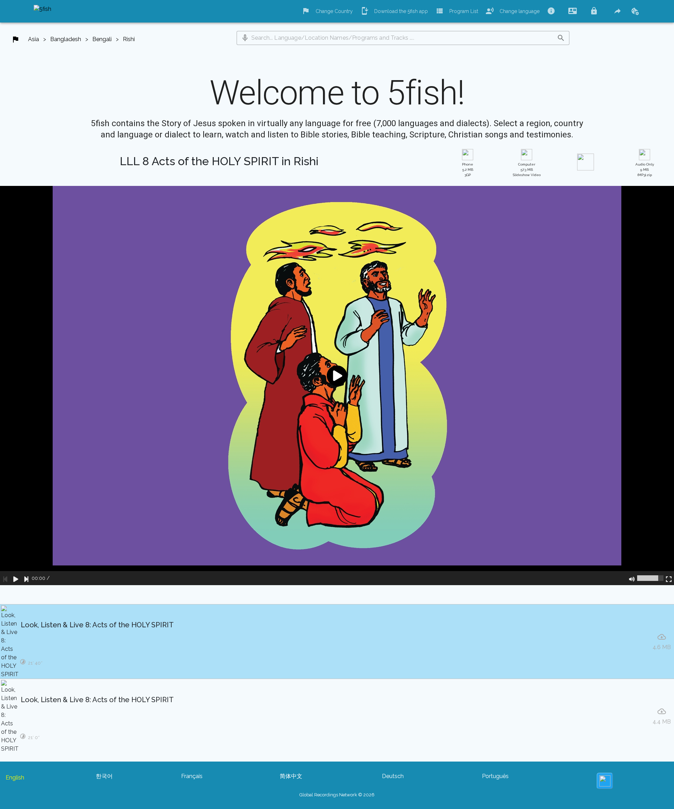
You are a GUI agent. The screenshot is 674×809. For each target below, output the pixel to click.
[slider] (650, 578)
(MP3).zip (644, 169)
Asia (33, 39)
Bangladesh (65, 39)
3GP (467, 169)
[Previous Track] (5, 578)
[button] (245, 38)
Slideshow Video (527, 169)
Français (192, 776)
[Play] (16, 578)
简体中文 (291, 776)
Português (495, 776)
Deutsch (393, 776)
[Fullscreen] (668, 578)
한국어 (104, 776)
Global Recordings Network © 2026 (337, 794)
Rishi (129, 39)
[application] (337, 385)
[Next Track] (26, 578)
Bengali (102, 39)
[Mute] (632, 578)
